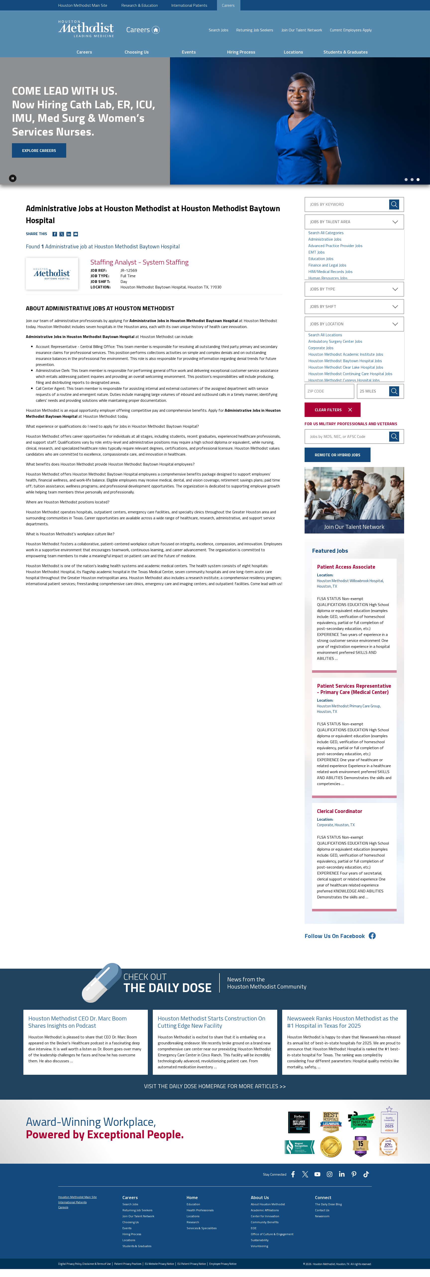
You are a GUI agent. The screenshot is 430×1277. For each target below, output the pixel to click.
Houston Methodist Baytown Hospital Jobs (345, 359)
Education (193, 1203)
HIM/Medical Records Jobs (330, 270)
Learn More (43, 140)
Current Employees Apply (351, 30)
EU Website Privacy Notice (159, 1262)
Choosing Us (137, 52)
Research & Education (139, 5)
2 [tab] (412, 178)
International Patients (189, 5)
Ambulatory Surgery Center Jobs (335, 340)
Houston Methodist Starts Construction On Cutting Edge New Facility (211, 1020)
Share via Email (75, 233)
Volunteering (259, 1244)
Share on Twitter (61, 233)
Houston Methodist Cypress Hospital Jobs (344, 379)
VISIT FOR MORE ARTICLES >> (215, 1085)
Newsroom (322, 1214)
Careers (228, 5)
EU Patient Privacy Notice (191, 1262)
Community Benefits (264, 1220)
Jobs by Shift (323, 305)
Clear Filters (328, 408)
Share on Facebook (55, 233)
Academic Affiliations (265, 1209)
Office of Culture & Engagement (272, 1232)
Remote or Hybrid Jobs (337, 454)
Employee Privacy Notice (222, 1262)
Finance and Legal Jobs (327, 264)
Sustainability (260, 1238)
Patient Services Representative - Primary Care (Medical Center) (354, 687)
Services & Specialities (201, 1226)
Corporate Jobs (320, 346)
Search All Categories (326, 231)
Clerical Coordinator (339, 810)
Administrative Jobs (324, 238)
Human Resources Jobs (327, 277)
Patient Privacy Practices (127, 1262)
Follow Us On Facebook (335, 934)
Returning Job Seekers (254, 30)
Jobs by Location (326, 323)
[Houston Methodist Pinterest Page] (354, 1175)
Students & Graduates (345, 52)
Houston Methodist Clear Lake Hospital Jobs (345, 366)
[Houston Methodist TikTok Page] (366, 1175)
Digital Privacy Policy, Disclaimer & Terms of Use (84, 1262)
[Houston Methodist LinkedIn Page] (342, 1175)
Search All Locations (325, 333)
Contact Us (322, 1209)
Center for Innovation (265, 1214)
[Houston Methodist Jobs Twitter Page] (305, 1175)
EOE (254, 1226)
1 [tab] (406, 178)
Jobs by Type (322, 288)
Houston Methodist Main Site (82, 5)
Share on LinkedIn (68, 233)
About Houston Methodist (268, 1203)
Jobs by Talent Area (330, 220)
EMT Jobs (316, 251)
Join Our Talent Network (301, 30)
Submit (394, 390)
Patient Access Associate (346, 565)
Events (189, 52)
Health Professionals (200, 1209)
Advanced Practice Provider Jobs (335, 244)
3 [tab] (418, 178)
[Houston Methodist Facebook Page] (293, 1175)
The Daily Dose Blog (328, 1203)
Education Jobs (320, 257)
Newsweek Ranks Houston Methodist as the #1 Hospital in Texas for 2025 (342, 1020)
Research (193, 1220)
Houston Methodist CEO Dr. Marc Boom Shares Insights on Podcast (77, 1020)
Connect (323, 1196)
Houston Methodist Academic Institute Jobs (345, 353)
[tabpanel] (215, 120)
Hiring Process (241, 52)
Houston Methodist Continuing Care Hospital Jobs (350, 372)
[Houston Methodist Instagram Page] (329, 1175)
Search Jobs (218, 30)
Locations (293, 52)
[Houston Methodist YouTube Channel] (317, 1175)
